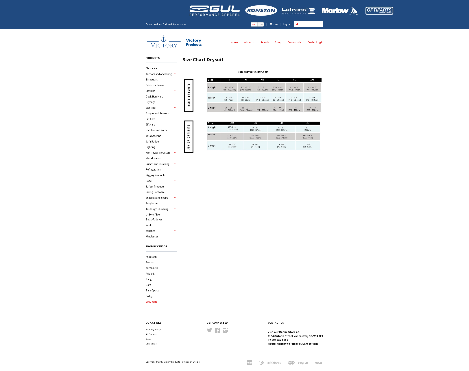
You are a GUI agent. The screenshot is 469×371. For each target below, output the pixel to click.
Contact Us (151, 343)
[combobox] (311, 24)
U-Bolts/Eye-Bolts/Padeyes (154, 217)
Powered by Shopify (190, 361)
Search (265, 42)
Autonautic (152, 268)
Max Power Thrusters (158, 152)
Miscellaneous (154, 158)
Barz (148, 284)
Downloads (294, 42)
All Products (151, 334)
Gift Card (150, 119)
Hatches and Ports (156, 130)
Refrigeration (153, 169)
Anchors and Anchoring (159, 74)
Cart (275, 24)
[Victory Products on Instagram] (225, 331)
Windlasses (152, 236)
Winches (150, 231)
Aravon (150, 262)
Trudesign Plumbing (157, 209)
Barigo (149, 279)
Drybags (150, 102)
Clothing (150, 91)
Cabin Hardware (155, 85)
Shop (278, 42)
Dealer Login (315, 42)
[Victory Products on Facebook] (217, 331)
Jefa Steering (153, 136)
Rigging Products (155, 175)
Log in (286, 24)
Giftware (150, 124)
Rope (149, 181)
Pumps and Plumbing (157, 164)
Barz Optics (152, 290)
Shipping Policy (153, 329)
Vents (149, 225)
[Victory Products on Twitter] (209, 331)
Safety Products (155, 186)
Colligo (149, 296)
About (248, 42)
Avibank (150, 273)
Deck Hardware (154, 96)
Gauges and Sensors (157, 113)
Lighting (150, 147)
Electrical (151, 107)
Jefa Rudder (153, 141)
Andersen (151, 256)
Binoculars (152, 79)
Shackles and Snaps (157, 197)
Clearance (151, 68)
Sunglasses (152, 203)
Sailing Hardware (155, 192)
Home (234, 42)
